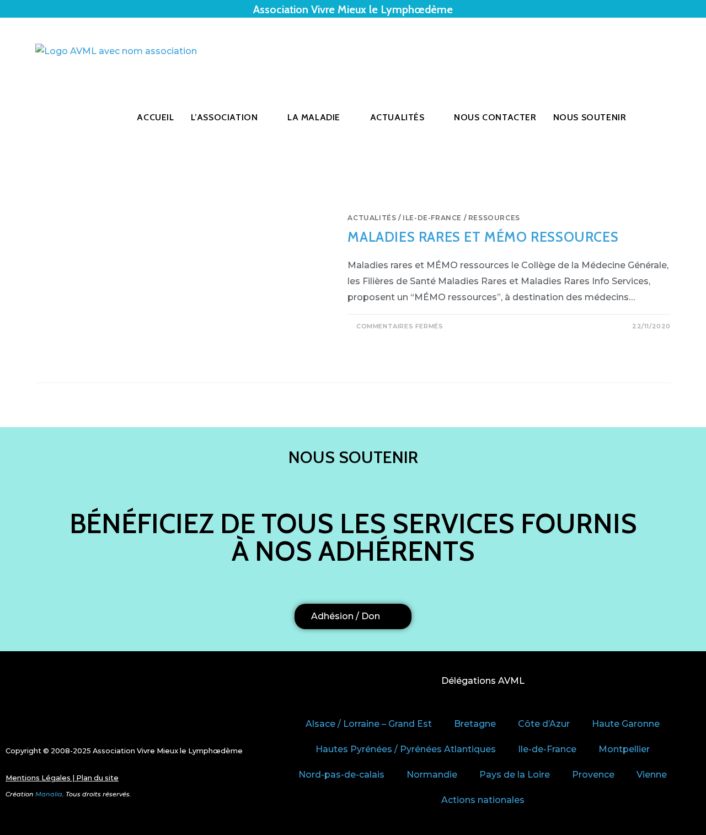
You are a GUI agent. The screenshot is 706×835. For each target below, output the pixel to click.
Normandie (432, 774)
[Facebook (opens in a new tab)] (652, 51)
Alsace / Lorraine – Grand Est (369, 724)
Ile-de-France (432, 218)
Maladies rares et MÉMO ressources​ (482, 236)
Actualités (371, 218)
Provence (593, 774)
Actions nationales (483, 800)
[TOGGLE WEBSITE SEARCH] (659, 117)
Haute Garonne (626, 724)
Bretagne (475, 724)
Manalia (48, 794)
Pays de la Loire (514, 774)
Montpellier (624, 749)
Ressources (494, 218)
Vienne (652, 774)
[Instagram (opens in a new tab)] (667, 51)
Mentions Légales (38, 778)
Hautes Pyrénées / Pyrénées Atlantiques (405, 749)
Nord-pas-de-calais (341, 774)
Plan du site (97, 778)
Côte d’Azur (544, 724)
